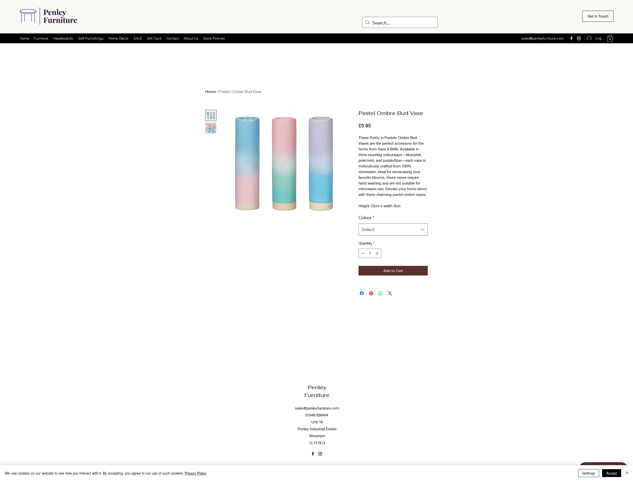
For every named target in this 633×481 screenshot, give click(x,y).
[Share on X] (390, 293)
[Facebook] (571, 38)
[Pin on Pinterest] (371, 293)
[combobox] (393, 229)
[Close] (627, 473)
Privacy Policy (195, 473)
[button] (610, 38)
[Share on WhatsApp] (381, 293)
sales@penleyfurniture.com (542, 38)
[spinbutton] (370, 253)
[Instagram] (578, 38)
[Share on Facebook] (362, 293)
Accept (611, 473)
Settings (588, 473)
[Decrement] (362, 253)
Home (210, 91)
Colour (366, 217)
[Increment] (377, 253)
